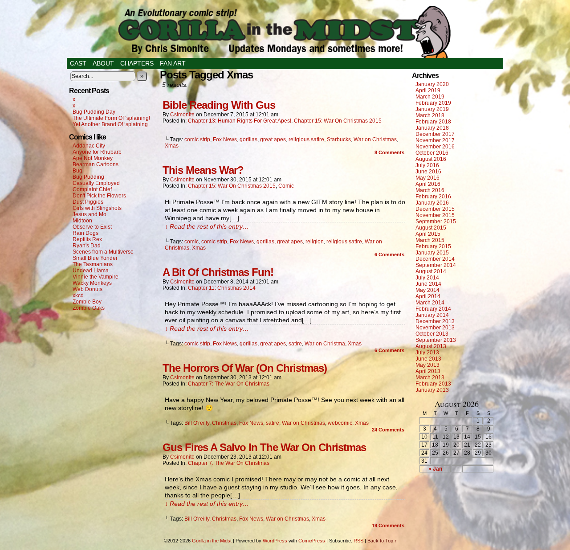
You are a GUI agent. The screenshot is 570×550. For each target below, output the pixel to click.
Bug (77, 171)
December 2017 (435, 134)
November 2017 (435, 140)
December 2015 (435, 209)
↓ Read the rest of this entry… (207, 226)
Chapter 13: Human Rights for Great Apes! (239, 121)
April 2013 (427, 371)
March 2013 (429, 377)
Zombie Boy (87, 302)
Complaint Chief (92, 189)
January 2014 (432, 315)
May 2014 (427, 290)
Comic (286, 186)
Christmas (224, 423)
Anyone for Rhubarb (97, 152)
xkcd (78, 295)
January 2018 (432, 128)
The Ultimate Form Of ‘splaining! (111, 118)
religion (314, 241)
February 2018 (433, 122)
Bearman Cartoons (95, 164)
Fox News (225, 139)
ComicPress (311, 540)
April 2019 (427, 90)
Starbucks (339, 139)
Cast (78, 63)
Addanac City (89, 146)
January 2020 (432, 84)
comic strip (197, 139)
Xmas (172, 146)
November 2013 (435, 327)
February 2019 (433, 103)
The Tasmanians (93, 264)
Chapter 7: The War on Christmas (228, 384)
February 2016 (433, 196)
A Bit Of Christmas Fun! (218, 272)
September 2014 (435, 265)
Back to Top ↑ (382, 540)
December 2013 (435, 321)
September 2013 (435, 340)
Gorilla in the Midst (212, 540)
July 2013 (427, 352)
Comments (389, 152)
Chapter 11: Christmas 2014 (222, 288)
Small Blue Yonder (95, 258)
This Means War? (203, 170)
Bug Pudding (88, 177)
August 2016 (430, 159)
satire (295, 344)
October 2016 (431, 153)
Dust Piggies (88, 202)
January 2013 (432, 390)
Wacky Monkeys (92, 283)
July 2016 (427, 165)
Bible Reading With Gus (219, 105)
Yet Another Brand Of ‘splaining (110, 124)
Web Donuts (87, 289)
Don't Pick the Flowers (99, 196)
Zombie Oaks (89, 308)
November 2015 (435, 215)
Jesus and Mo (89, 214)
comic (191, 241)
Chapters (137, 63)
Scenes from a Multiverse (103, 252)
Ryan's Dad (87, 245)
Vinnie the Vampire (95, 277)
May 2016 (427, 178)
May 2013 (427, 365)
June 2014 (428, 284)
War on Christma (325, 344)
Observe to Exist (92, 227)
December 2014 (435, 259)
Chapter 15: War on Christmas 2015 (338, 121)
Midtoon (82, 221)
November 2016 (435, 147)
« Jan (435, 469)
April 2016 (427, 184)
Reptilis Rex (87, 239)
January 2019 (432, 109)
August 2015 (430, 228)
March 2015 (429, 240)
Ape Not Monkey (93, 158)
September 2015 (435, 221)
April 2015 (427, 234)
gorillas (248, 139)
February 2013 (433, 384)
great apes (273, 139)
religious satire (306, 139)
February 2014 (433, 309)
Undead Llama (91, 270)
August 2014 (430, 271)
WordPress (275, 540)
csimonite (182, 114)
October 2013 (431, 334)
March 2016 (429, 190)
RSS (358, 540)
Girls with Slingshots (97, 208)
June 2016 (428, 171)
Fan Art (173, 63)
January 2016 (432, 203)
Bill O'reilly (196, 423)
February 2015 (433, 246)
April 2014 (427, 296)
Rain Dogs (85, 233)
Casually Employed (96, 183)
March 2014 (429, 303)
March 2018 (429, 115)
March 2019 (429, 97)
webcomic (340, 423)
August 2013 (430, 346)
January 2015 (432, 253)
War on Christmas (375, 139)
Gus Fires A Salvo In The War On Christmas (264, 447)
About (103, 63)
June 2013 (428, 359)
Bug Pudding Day (94, 112)
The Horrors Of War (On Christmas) (245, 368)
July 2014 (427, 278)
